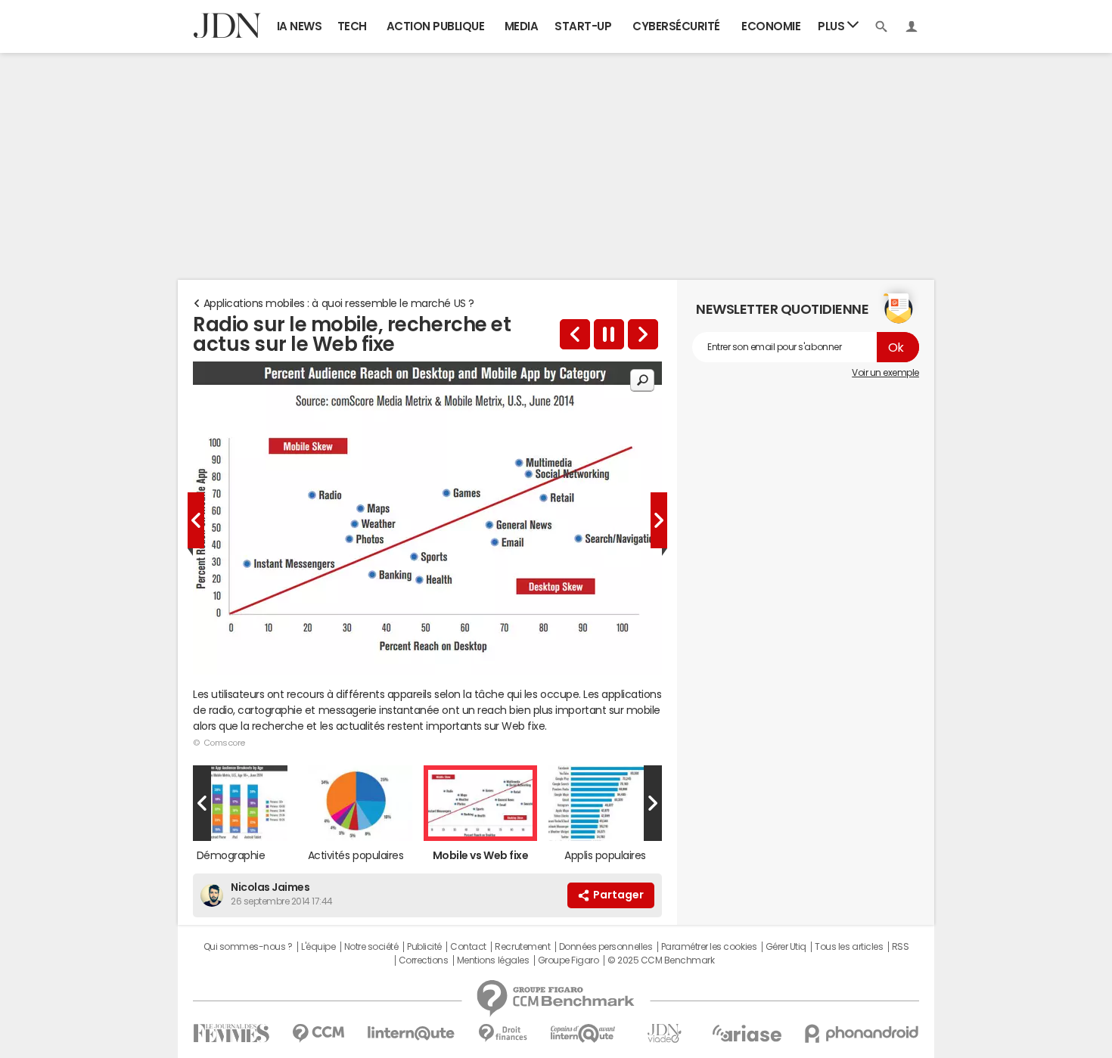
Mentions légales (493, 960)
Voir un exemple (885, 372)
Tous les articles (849, 946)
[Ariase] (746, 1033)
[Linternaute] (411, 1033)
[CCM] (318, 1033)
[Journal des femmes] (231, 1033)
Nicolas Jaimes (270, 887)
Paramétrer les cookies (708, 946)
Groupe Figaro (568, 960)
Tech (352, 26)
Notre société (371, 946)
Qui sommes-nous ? (248, 946)
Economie (770, 26)
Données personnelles (605, 946)
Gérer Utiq (786, 946)
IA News (299, 26)
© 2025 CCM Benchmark (660, 960)
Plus (832, 26)
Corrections (424, 960)
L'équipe (318, 946)
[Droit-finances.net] (502, 1033)
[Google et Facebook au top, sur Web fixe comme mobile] (643, 334)
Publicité (424, 946)
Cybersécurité (676, 26)
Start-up (582, 26)
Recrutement (522, 946)
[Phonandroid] (862, 1033)
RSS (900, 946)
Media (522, 26)
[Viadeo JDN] (664, 1033)
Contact (468, 946)
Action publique (436, 26)
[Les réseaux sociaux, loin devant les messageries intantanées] (575, 334)
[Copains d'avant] (584, 1033)
